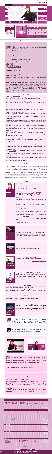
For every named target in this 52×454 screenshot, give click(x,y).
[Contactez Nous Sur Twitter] (40, 2)
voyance (7, 357)
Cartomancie (7, 440)
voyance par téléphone (16, 47)
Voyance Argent (27, 21)
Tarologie (35, 441)
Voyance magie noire (44, 404)
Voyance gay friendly (22, 402)
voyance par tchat (10, 63)
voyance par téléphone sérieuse (12, 151)
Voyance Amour (13, 21)
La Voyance (14, 5)
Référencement (31, 452)
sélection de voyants (10, 51)
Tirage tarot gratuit (12, 28)
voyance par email (10, 62)
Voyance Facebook (29, 402)
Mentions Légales (17, 451)
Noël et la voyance (29, 416)
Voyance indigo (36, 404)
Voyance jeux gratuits (15, 404)
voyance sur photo (10, 65)
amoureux (31, 232)
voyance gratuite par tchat (38, 258)
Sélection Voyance (14, 419)
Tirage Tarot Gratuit (7, 442)
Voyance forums (14, 403)
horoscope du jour (10, 66)
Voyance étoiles (29, 404)
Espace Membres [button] (39, 0)
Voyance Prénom (7, 28)
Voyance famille (21, 412)
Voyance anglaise (21, 404)
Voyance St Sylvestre (37, 412)
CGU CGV (23, 451)
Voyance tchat (40, 5)
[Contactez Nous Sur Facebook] (39, 2)
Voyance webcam (14, 402)
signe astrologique (31, 287)
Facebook (12, 64)
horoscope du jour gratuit (20, 286)
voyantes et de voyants (25, 47)
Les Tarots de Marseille (8, 441)
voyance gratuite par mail (30, 248)
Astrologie (19, 5)
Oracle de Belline (36, 440)
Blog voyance (45, 0)
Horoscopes (29, 5)
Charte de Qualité (26, 451)
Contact (36, 451)
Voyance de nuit (29, 403)
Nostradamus (28, 412)
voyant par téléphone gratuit (9, 391)
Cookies (20, 451)
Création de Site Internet (27, 452)
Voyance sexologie (7, 404)
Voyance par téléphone (8, 5)
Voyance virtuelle (21, 403)
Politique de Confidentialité (32, 451)
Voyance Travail (41, 21)
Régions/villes (34, 5)
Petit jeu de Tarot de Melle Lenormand (24, 440)
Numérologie (24, 5)
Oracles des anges (21, 441)
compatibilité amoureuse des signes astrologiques (14, 67)
